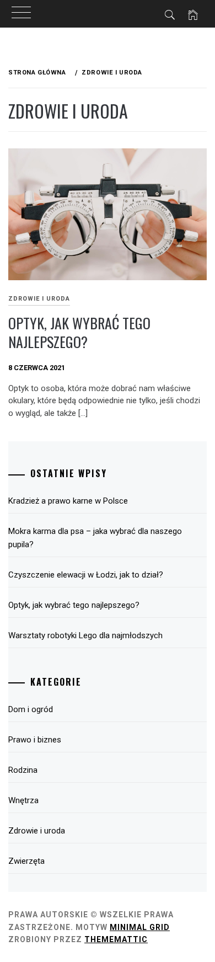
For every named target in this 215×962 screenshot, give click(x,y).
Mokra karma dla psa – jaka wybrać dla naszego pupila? (95, 537)
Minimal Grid (140, 927)
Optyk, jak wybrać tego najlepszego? (79, 332)
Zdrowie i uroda (39, 298)
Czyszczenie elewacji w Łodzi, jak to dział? (85, 575)
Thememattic (116, 939)
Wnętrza (23, 800)
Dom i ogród (30, 709)
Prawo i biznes (34, 740)
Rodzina (22, 770)
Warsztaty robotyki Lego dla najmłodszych (85, 635)
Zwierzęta (26, 861)
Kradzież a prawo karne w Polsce (68, 501)
